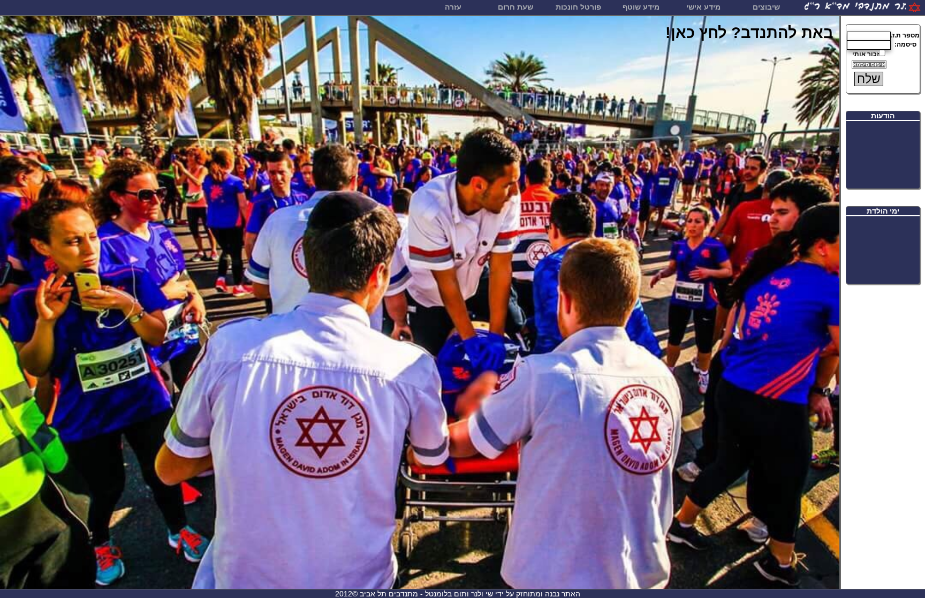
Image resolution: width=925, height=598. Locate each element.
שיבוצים (766, 7)
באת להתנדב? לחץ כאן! (749, 32)
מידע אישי (703, 7)
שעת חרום (515, 7)
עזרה (453, 7)
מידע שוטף (641, 7)
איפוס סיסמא (869, 64)
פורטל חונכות (578, 7)
